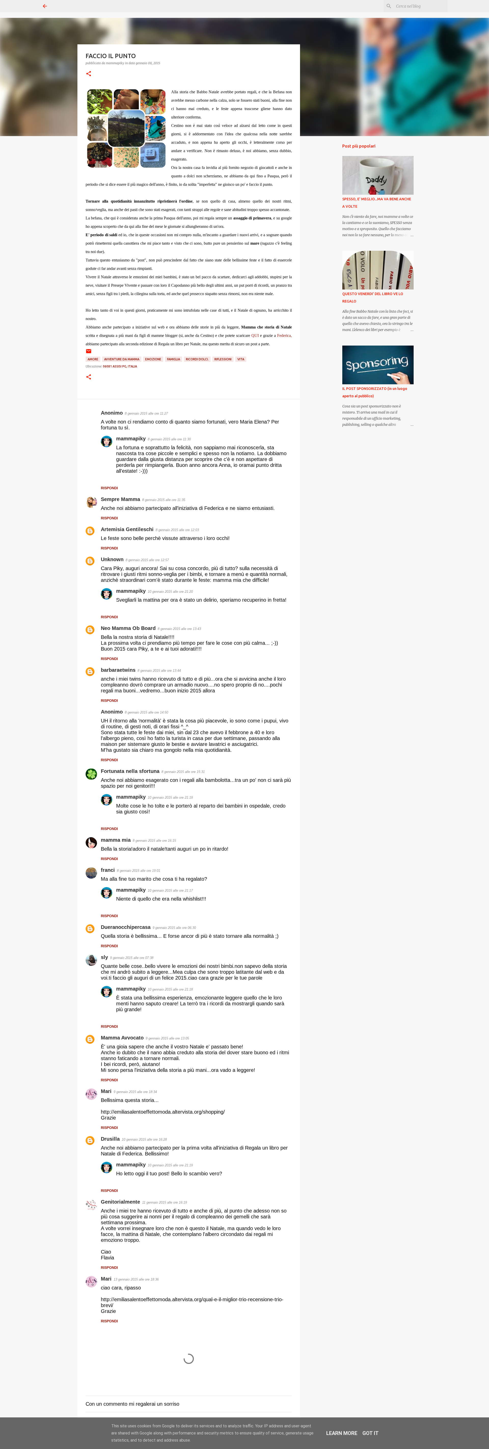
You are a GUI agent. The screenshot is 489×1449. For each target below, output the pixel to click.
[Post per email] (89, 353)
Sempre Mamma (120, 499)
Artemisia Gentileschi (127, 529)
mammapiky (131, 438)
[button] (89, 74)
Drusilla (110, 1139)
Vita (240, 359)
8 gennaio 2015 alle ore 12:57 (147, 560)
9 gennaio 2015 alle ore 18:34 (135, 1092)
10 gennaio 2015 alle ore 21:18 (170, 989)
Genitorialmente (120, 1202)
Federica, (284, 335)
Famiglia (173, 359)
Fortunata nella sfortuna (130, 771)
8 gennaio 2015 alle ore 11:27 (146, 413)
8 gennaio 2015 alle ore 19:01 (138, 871)
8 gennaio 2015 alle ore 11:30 (169, 439)
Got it (370, 1433)
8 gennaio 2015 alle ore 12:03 (177, 530)
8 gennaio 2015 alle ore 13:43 (179, 629)
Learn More (341, 1433)
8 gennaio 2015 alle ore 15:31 (183, 772)
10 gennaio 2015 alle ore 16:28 (144, 1139)
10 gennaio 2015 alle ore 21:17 (170, 890)
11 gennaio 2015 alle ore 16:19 (164, 1202)
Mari (106, 1091)
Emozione (153, 359)
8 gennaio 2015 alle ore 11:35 (163, 500)
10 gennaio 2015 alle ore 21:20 (170, 592)
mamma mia (116, 840)
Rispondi (109, 488)
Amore (93, 359)
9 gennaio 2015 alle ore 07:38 (131, 958)
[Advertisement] (326, 220)
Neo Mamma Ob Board (128, 628)
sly (104, 957)
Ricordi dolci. (197, 359)
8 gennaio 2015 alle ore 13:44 (159, 671)
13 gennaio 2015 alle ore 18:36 (136, 1279)
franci (108, 870)
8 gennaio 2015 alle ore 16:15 (154, 840)
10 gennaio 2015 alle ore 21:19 (170, 797)
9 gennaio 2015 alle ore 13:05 (167, 1038)
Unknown (112, 559)
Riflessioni (223, 359)
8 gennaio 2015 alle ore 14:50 (146, 712)
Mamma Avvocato (122, 1037)
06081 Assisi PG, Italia (120, 366)
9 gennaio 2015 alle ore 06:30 (174, 928)
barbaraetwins (118, 670)
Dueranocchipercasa (126, 927)
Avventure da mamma (121, 359)
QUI (255, 335)
